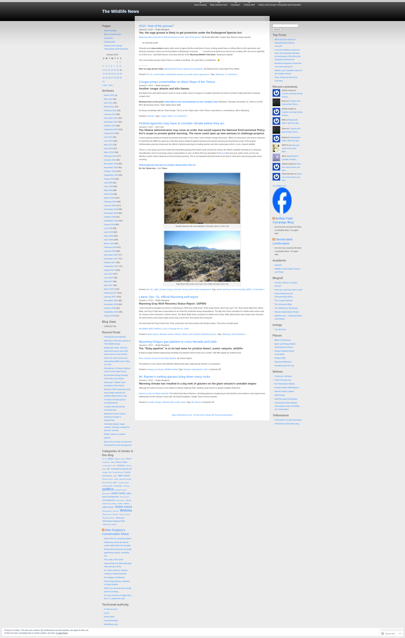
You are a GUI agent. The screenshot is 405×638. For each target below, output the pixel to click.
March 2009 (109, 198)
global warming (223, 289)
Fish (110, 472)
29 (118, 78)
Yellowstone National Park (113, 521)
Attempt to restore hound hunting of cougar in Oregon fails (114, 417)
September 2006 (111, 312)
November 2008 (111, 213)
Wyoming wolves (108, 518)
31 (104, 81)
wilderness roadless (109, 504)
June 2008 (108, 232)
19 (109, 74)
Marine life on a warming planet (117, 538)
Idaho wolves (124, 476)
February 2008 (110, 247)
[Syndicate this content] (103, 530)
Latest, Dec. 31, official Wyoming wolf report (168, 296)
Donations (235, 5)
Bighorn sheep (120, 459)
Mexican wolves (107, 479)
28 (115, 78)
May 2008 (108, 236)
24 (104, 78)
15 (118, 70)
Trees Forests (124, 497)
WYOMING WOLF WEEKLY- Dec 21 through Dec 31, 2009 (164, 329)
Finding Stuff (249, 5)
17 (104, 74)
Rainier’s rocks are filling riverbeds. (154, 393)
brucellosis (105, 462)
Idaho (115, 476)
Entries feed (109, 617)
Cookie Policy (62, 633)
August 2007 (109, 270)
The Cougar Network (284, 300)
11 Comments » (231, 74)
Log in (106, 613)
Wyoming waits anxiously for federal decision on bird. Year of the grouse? (170, 37)
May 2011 (108, 99)
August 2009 (109, 179)
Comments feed (111, 620)
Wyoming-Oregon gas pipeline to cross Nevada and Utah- (178, 341)
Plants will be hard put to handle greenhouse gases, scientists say (118, 552)
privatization (106, 493)
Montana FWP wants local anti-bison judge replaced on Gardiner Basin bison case (117, 392)
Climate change (121, 462)
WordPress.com (111, 624)
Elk (108, 469)
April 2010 (108, 148)
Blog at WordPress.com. (182, 415)
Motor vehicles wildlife (109, 482)
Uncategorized (108, 500)
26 (109, 78)
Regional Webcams (283, 362)
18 (106, 74)
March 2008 (109, 243)
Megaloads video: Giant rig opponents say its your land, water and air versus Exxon (116, 351)
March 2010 (109, 152)
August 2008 (109, 224)
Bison (129, 459)
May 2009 (108, 190)
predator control (120, 490)
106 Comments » (238, 334)
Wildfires (127, 504)
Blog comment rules (218, 5)
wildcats (128, 500)
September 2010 (111, 129)
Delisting (121, 465)
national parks (107, 486)
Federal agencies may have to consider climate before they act (181, 123)
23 (121, 74)
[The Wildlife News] (282, 213)
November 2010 (111, 122)
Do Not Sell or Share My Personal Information (213, 415)
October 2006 (110, 308)
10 (104, 70)
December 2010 (111, 118)
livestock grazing (238, 289)
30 (121, 78)
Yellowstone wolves (109, 524)
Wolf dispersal (107, 511)
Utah (206, 369)
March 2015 (109, 95)
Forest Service (118, 472)
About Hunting (200, 5)
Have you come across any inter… (290, 148)
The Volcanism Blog (283, 304)
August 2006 (109, 316)
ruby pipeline (197, 369)
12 (109, 70)
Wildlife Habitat (123, 506)
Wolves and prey (124, 514)
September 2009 (111, 175)
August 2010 (109, 133)
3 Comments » (258, 289)
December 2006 (111, 300)
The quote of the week (113, 560)
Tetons (170, 116)
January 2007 (110, 297)
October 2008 (110, 217)
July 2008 (108, 228)
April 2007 (108, 285)
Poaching (126, 486)
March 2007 (109, 289)
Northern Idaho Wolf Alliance (287, 388)
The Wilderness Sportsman (286, 308)
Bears (111, 459)
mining (116, 479)
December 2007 (111, 255)
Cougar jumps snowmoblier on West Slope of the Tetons (177, 81)
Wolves (126, 510)
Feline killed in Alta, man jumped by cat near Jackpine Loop (190, 102)
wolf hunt (116, 511)
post (223, 153)
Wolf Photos (280, 395)
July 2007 (108, 274)
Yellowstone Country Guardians (288, 420)
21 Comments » (180, 116)
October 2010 (110, 126)
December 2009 (111, 164)
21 (115, 74)
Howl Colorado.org (283, 380)
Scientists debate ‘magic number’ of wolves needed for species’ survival (117, 427)
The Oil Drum (280, 329)
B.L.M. (104, 459)
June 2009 (108, 186)
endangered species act (121, 469)
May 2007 (108, 281)
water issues (120, 500)
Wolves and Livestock (110, 514)
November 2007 (111, 259)
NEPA (248, 289)
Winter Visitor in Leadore (114, 434)
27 (112, 78)
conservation (107, 466)
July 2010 (108, 137)
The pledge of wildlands (114, 577)
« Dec (104, 85)
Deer (114, 466)
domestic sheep (180, 289)
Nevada (187, 369)
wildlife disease (108, 507)
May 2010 (108, 145)
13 (112, 70)
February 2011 (110, 110)
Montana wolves (125, 479)
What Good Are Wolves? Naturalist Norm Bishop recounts (285, 42)
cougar (163, 116)
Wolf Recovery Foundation (286, 399)
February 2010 (110, 156)
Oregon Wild (280, 358)
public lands (118, 493)
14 (115, 70)
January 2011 (110, 114)
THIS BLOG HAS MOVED (115, 337)
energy (104, 472)
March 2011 (109, 107)
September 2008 (111, 221)
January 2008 (110, 251)
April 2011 (108, 103)
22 (118, 74)
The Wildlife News (120, 11)
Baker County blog (283, 340)
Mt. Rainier (196, 402)
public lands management (199, 289)
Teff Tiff (107, 438)
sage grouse (204, 74)
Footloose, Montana (283, 376)
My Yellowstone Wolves (285, 384)
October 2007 (110, 262)
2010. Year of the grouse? (156, 26)
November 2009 (111, 167)
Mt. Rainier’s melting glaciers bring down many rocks (174, 376)
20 (112, 74)
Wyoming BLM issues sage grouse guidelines (183, 69)
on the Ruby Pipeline (157, 358)
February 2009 (110, 202)
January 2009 (110, 205)
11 (106, 70)
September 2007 (111, 266)
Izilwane (278, 265)
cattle (112, 462)
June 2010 (108, 141)
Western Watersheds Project (287, 312)
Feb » (111, 85)
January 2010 (110, 160)
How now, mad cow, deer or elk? (288, 290)
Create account (110, 609)
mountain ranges (123, 482)
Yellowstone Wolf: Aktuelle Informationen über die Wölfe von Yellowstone (287, 406)
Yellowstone (120, 518)
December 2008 (111, 209)
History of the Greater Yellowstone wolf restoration (279, 5)
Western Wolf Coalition (284, 391)
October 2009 (110, 171)
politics (108, 489)
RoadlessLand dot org (284, 366)
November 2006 (111, 304)
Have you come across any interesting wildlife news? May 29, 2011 (117, 361)
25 (106, 78)
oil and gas (118, 486)
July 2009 (108, 183)
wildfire (120, 504)
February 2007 (110, 293)
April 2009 (108, 194)
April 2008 (108, 240)
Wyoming (220, 74)
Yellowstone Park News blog (287, 424)
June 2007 (108, 278)
